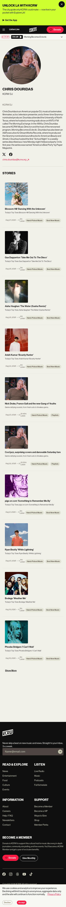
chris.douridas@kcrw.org (14, 159)
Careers (6, 811)
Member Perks (41, 824)
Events (5, 789)
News (5, 771)
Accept (21, 902)
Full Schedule (40, 785)
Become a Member (43, 806)
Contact (6, 824)
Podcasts (38, 780)
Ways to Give (40, 815)
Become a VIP (41, 811)
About (5, 806)
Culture (6, 785)
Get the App (11, 20)
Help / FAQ (7, 815)
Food (4, 780)
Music (37, 775)
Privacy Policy (54, 894)
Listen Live (14, 29)
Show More (11, 670)
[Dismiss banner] (62, 4)
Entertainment (9, 775)
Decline (7, 902)
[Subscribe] (60, 752)
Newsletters (8, 820)
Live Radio (39, 771)
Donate (57, 29)
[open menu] (4, 29)
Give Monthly (28, 858)
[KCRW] (7, 735)
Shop (36, 820)
